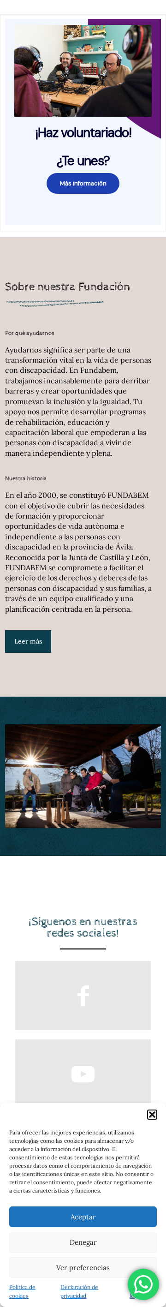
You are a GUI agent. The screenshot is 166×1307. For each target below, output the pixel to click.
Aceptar (83, 1216)
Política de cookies (22, 1291)
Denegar (83, 1242)
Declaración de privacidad (79, 1291)
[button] (152, 1114)
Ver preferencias (83, 1267)
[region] (83, 122)
